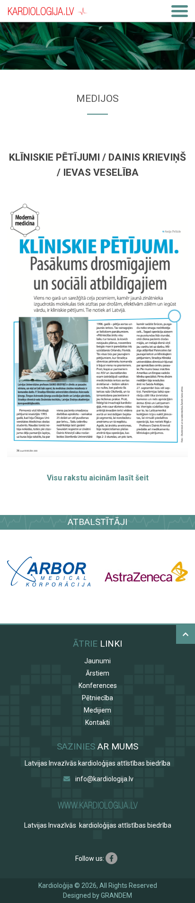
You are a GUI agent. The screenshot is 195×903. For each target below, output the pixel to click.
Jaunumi (97, 661)
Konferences (98, 685)
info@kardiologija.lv (104, 779)
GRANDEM (116, 895)
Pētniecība (97, 698)
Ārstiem (97, 673)
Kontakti (97, 722)
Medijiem (97, 710)
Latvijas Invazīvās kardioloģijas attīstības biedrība (97, 763)
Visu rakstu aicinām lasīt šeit (98, 477)
